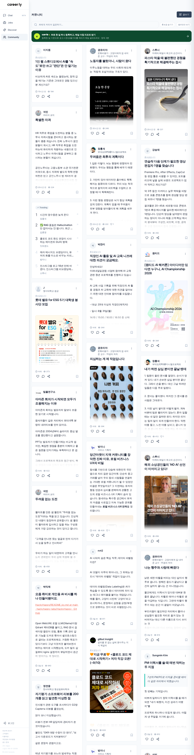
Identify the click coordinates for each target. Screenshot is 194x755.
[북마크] (77, 96)
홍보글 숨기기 (167, 24)
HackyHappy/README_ (48, 604)
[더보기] (76, 50)
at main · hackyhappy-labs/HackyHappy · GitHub (57, 608)
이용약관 (5, 736)
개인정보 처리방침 (8, 739)
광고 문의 (5, 742)
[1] (92, 228)
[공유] (48, 96)
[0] (37, 96)
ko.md (65, 604)
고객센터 (5, 733)
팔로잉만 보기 (184, 24)
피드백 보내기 (7, 731)
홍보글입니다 (40, 57)
